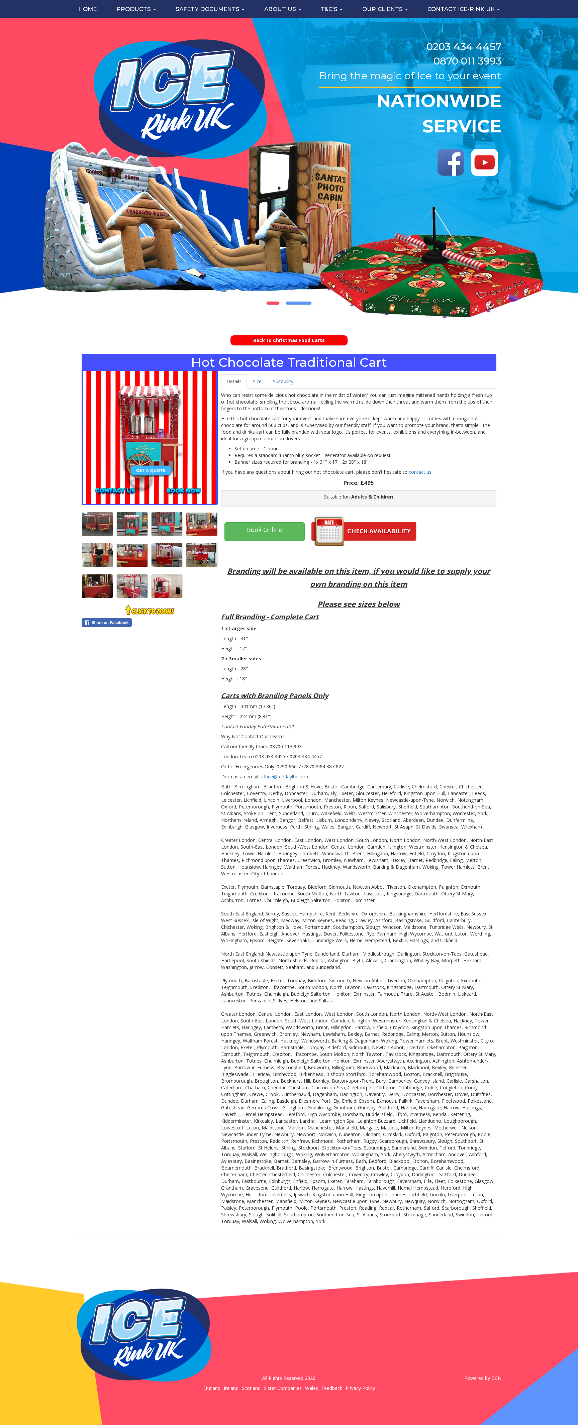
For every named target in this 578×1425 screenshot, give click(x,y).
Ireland (231, 1388)
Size (257, 381)
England (211, 1388)
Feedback (331, 1388)
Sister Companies (283, 1388)
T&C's (330, 9)
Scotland (251, 1388)
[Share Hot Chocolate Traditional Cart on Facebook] (150, 622)
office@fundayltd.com (284, 776)
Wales (311, 1388)
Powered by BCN (482, 1378)
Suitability (283, 381)
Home (87, 9)
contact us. (420, 472)
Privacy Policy (360, 1388)
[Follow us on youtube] (484, 162)
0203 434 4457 (463, 46)
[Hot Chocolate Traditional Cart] (149, 437)
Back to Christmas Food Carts (289, 340)
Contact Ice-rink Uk (461, 9)
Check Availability (379, 531)
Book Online (264, 530)
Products (134, 9)
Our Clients (383, 9)
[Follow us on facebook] (451, 162)
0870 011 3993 (467, 61)
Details (234, 381)
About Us (281, 9)
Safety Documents (208, 9)
